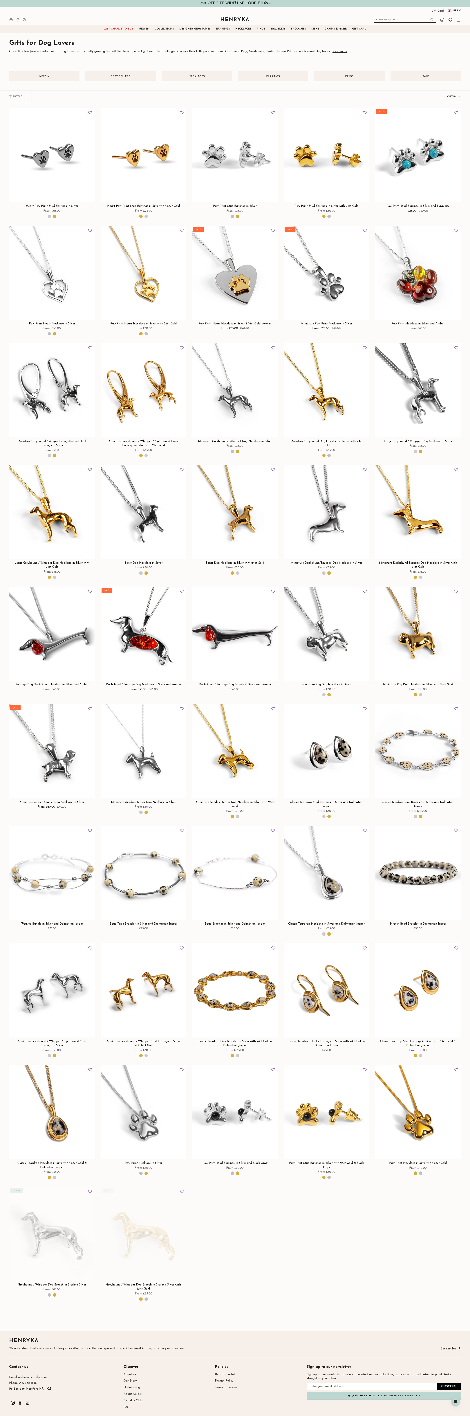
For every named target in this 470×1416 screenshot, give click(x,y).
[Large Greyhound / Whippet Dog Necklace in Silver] (418, 390)
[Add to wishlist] (90, 112)
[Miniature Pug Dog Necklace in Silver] (326, 634)
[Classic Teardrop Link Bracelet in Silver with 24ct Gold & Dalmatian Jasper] (235, 990)
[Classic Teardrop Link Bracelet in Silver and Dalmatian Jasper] (418, 751)
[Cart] (458, 20)
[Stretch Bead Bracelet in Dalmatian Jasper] (418, 873)
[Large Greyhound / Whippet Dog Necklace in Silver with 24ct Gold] (52, 512)
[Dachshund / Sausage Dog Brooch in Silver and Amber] (235, 634)
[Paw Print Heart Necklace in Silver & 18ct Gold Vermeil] (235, 273)
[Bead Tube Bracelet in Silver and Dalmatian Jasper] (143, 873)
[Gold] (54, 216)
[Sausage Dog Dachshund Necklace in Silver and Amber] (52, 634)
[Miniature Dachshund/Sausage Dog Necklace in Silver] (326, 512)
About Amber (133, 1394)
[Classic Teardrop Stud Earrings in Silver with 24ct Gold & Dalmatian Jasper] (418, 990)
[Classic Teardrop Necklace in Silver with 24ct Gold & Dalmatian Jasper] (52, 1112)
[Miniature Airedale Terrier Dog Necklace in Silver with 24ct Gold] (235, 751)
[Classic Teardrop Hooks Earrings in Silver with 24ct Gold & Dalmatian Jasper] (326, 990)
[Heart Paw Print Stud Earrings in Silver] (52, 155)
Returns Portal (225, 1374)
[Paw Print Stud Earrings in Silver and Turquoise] (418, 155)
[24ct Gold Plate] (237, 216)
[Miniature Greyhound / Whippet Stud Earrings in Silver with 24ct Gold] (143, 990)
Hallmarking (132, 1387)
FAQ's (127, 1407)
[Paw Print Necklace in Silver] (143, 1112)
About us (130, 1374)
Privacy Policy (224, 1380)
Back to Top (449, 1348)
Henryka (24, 1340)
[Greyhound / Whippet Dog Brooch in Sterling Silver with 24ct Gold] (143, 1234)
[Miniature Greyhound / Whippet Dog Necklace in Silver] (235, 390)
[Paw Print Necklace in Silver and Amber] (418, 273)
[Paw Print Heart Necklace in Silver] (52, 273)
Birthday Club (133, 1400)
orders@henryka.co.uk (32, 1377)
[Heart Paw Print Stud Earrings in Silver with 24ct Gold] (143, 155)
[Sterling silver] (232, 216)
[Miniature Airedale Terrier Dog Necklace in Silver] (143, 751)
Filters (17, 96)
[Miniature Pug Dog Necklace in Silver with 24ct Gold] (418, 634)
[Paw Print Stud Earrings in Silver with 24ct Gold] (326, 155)
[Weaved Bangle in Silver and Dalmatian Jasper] (52, 873)
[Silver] (49, 216)
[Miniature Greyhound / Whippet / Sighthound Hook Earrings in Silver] (52, 390)
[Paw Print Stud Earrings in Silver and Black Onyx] (235, 1112)
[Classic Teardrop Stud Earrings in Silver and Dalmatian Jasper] (326, 751)
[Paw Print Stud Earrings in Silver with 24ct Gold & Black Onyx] (326, 1112)
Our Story (130, 1380)
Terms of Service (226, 1387)
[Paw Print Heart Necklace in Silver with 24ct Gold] (143, 273)
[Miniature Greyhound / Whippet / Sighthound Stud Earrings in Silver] (52, 990)
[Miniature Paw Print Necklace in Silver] (326, 273)
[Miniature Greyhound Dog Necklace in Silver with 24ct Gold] (326, 390)
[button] (164, 29)
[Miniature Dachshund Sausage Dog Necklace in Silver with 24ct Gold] (418, 512)
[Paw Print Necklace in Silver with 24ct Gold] (418, 1112)
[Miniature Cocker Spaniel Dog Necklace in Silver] (52, 751)
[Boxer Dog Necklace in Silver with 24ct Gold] (235, 512)
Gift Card (438, 11)
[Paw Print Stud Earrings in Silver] (235, 155)
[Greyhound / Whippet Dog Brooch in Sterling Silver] (52, 1234)
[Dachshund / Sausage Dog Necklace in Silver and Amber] (143, 634)
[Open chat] (455, 1401)
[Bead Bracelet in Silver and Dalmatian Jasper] (235, 873)
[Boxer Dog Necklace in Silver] (143, 512)
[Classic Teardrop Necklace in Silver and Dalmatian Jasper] (326, 873)
